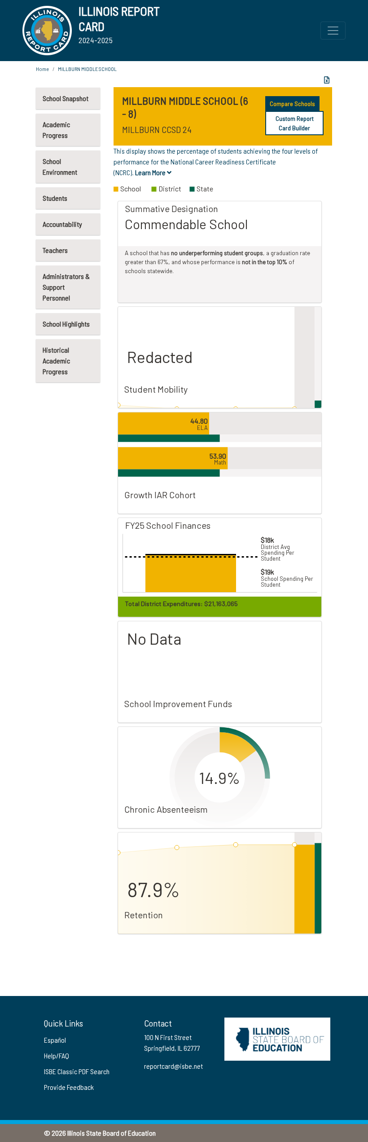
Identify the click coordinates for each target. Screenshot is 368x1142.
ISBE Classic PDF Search (77, 1071)
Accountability (62, 224)
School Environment (60, 166)
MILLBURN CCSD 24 (157, 129)
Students (55, 198)
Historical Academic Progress (56, 360)
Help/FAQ (56, 1055)
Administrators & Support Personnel (66, 287)
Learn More (151, 172)
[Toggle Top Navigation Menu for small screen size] (333, 31)
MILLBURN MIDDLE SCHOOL (87, 69)
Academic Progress (56, 129)
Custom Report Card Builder (295, 123)
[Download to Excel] (326, 80)
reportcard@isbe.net (173, 1066)
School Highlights (66, 323)
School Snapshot (65, 98)
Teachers (55, 250)
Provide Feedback (69, 1087)
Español (55, 1040)
